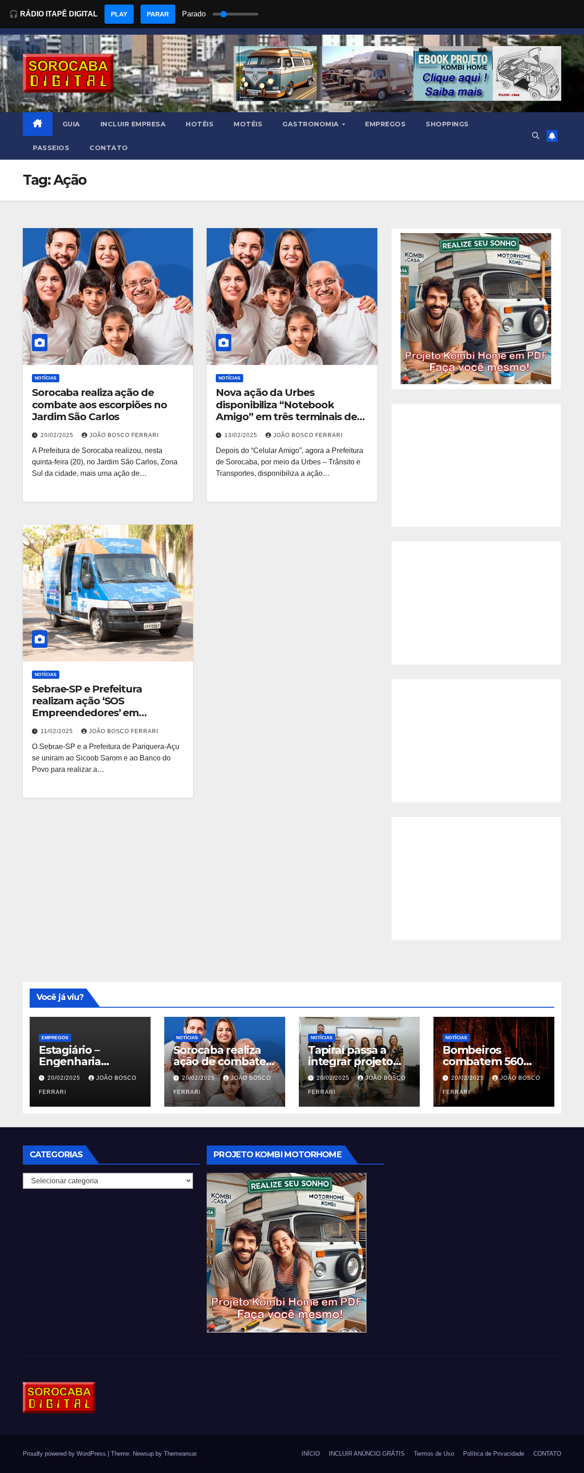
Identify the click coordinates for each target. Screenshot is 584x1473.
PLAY (119, 14)
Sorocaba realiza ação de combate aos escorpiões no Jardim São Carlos (99, 404)
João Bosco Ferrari (124, 435)
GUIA (71, 124)
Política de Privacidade (493, 1453)
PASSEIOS (51, 148)
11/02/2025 (58, 731)
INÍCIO (311, 1453)
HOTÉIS (200, 124)
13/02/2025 (241, 435)
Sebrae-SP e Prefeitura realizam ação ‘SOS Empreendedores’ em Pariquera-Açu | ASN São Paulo (107, 707)
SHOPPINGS (447, 124)
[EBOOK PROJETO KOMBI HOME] (476, 308)
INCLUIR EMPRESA (133, 124)
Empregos (55, 1037)
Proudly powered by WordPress (65, 1453)
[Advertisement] (476, 465)
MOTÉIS (248, 124)
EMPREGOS (385, 124)
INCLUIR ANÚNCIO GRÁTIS (367, 1453)
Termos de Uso (434, 1453)
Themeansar (180, 1453)
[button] (535, 136)
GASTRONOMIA (311, 124)
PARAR (158, 14)
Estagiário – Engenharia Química (70, 1061)
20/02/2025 (58, 435)
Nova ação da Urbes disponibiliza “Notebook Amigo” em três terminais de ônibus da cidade (286, 410)
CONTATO (108, 148)
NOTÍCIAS (46, 377)
